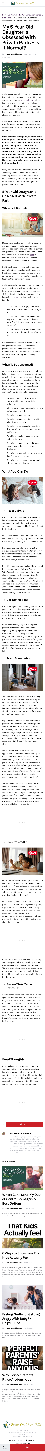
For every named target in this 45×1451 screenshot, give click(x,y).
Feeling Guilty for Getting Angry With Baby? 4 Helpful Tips (21, 1318)
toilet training (27, 100)
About (20, 1440)
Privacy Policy (30, 1440)
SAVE (34, 219)
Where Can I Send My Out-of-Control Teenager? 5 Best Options (21, 1199)
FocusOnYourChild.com (13, 54)
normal (17, 297)
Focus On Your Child (11, 15)
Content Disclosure (23, 1443)
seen (32, 255)
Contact (12, 1440)
